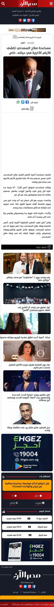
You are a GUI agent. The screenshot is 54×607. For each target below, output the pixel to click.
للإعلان (43, 592)
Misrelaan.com (27, 582)
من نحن (15, 592)
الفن (23, 42)
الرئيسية (31, 42)
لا (12, 495)
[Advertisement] (27, 143)
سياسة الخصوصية (29, 592)
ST (15, 597)
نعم (36, 495)
